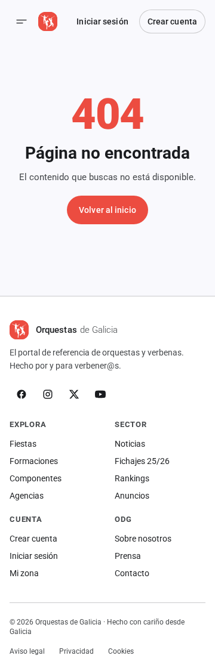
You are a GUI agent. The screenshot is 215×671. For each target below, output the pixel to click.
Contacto (132, 573)
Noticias (130, 444)
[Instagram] (48, 394)
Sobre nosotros (143, 538)
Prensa (128, 556)
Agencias (27, 495)
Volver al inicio (107, 210)
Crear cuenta (172, 21)
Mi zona (24, 573)
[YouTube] (100, 394)
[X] (74, 394)
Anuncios (132, 495)
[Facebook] (21, 394)
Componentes (36, 478)
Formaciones (34, 461)
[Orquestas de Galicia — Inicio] (47, 21)
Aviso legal (27, 651)
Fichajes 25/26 (142, 461)
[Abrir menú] (21, 21)
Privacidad (76, 651)
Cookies (121, 651)
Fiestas (23, 444)
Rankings (132, 478)
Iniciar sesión (102, 21)
